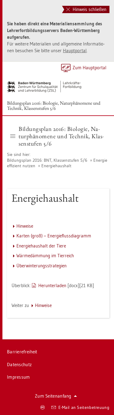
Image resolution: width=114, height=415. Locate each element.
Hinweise (24, 226)
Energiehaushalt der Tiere (41, 246)
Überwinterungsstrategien (41, 266)
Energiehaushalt (56, 165)
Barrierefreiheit (22, 352)
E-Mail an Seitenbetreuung (84, 407)
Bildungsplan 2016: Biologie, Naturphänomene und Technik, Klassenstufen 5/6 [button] (61, 136)
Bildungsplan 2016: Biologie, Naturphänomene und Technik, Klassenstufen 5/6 (53, 105)
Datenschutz (19, 364)
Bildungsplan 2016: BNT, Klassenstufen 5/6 (47, 160)
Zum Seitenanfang (53, 396)
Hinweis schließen (88, 9)
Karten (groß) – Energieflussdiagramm (53, 236)
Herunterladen (52, 285)
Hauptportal (75, 50)
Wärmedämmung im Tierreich (45, 255)
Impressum (18, 377)
